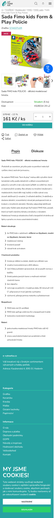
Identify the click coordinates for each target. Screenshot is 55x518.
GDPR (6, 439)
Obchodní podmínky (13, 435)
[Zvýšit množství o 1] (50, 116)
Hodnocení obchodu (13, 446)
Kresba (6, 401)
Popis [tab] (15, 151)
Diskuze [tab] (37, 151)
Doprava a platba (11, 431)
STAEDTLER (15, 28)
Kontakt (7, 454)
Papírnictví (8, 413)
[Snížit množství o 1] (36, 116)
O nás (6, 427)
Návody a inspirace (12, 443)
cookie (32, 494)
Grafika (6, 394)
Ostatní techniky (11, 409)
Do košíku (27, 125)
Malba (6, 405)
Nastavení (27, 502)
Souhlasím (26, 509)
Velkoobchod (9, 450)
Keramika (7, 397)
